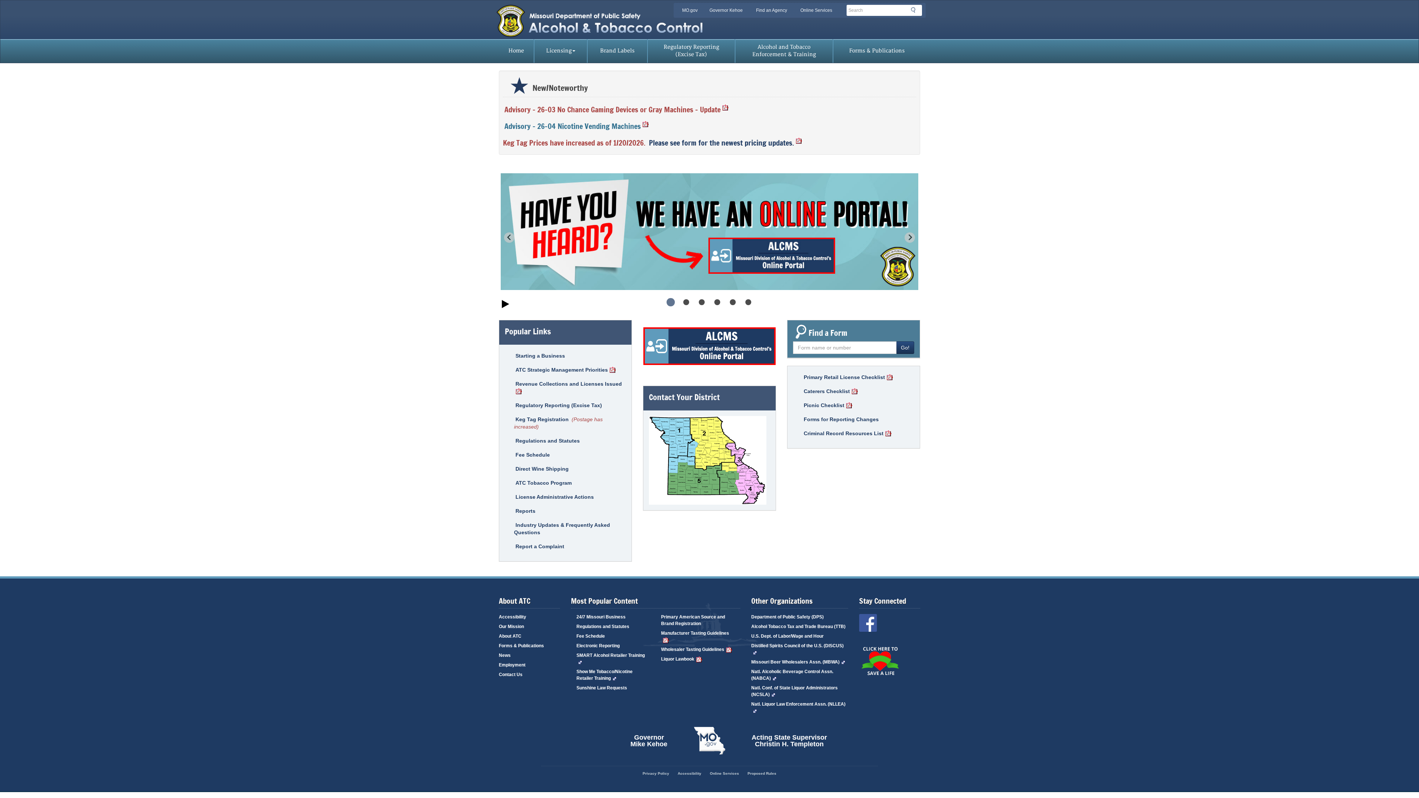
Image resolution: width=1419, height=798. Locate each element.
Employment (512, 665)
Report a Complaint (539, 546)
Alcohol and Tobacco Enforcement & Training (784, 51)
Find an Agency (771, 10)
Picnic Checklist (824, 405)
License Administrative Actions (554, 497)
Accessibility (512, 617)
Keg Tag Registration (542, 419)
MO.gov (690, 10)
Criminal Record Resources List (844, 433)
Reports (525, 511)
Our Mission (511, 626)
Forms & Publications (877, 51)
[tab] (671, 302)
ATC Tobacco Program (543, 483)
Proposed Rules (762, 773)
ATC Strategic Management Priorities (561, 370)
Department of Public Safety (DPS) (787, 617)
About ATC (510, 636)
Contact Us (511, 674)
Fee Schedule (532, 455)
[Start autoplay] (505, 305)
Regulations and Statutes (547, 441)
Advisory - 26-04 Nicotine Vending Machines (572, 126)
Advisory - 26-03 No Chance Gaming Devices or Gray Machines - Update (612, 110)
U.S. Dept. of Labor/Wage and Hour (787, 636)
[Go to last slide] (509, 237)
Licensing (559, 51)
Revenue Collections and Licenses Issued (568, 384)
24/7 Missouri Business (601, 617)
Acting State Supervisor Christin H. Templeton (789, 740)
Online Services (816, 10)
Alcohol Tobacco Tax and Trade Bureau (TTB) (798, 626)
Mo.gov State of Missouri (709, 741)
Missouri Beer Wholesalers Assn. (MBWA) (795, 662)
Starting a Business (540, 356)
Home (516, 51)
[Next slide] (910, 237)
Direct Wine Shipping (542, 469)
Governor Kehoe (726, 10)
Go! (905, 348)
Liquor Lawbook (677, 659)
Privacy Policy (656, 773)
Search (915, 11)
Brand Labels (617, 51)
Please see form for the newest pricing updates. (721, 143)
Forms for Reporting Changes (841, 419)
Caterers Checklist (827, 391)
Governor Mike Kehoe (648, 740)
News (505, 655)
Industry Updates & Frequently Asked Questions (562, 528)
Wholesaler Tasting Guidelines (692, 649)
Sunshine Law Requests (601, 687)
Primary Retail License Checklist (844, 377)
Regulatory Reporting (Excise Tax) (691, 51)
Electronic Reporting (598, 645)
